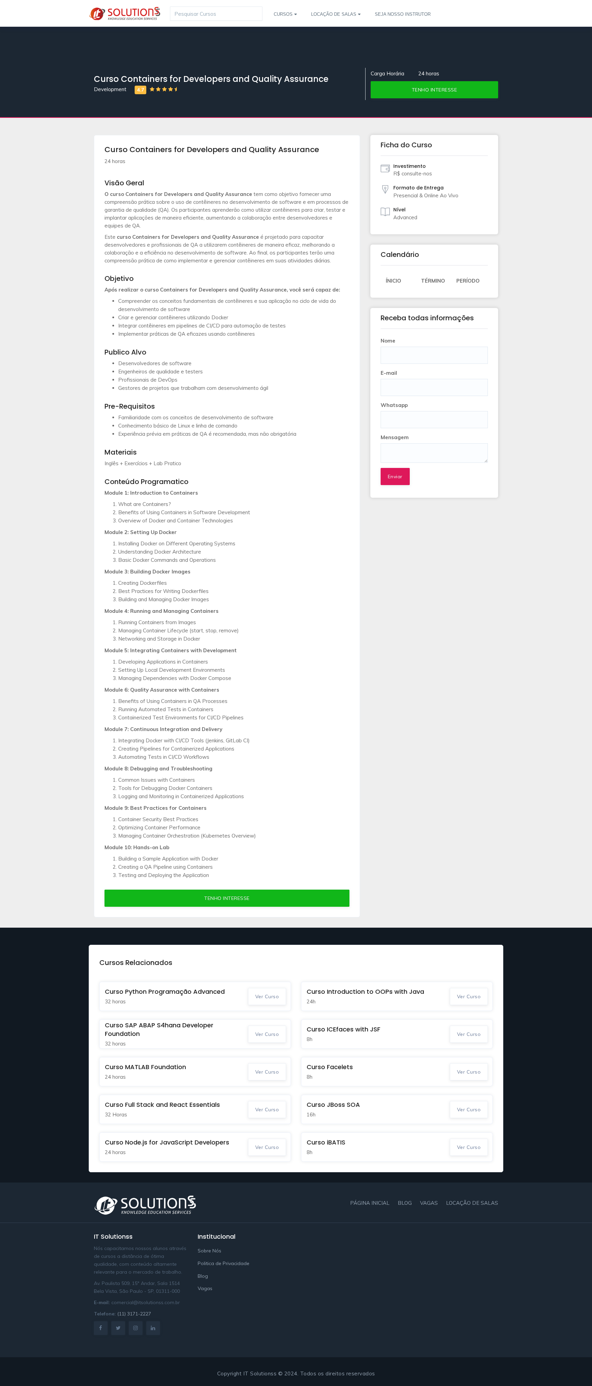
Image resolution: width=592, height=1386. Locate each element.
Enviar (395, 476)
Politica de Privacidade (223, 1263)
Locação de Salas (472, 1203)
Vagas (429, 1203)
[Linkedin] (153, 1328)
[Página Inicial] (125, 9)
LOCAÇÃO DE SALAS (333, 14)
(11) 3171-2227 (134, 1314)
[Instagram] (136, 1328)
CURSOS (283, 14)
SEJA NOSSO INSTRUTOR (403, 14)
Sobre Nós (209, 1251)
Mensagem (395, 437)
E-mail (389, 373)
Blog (405, 1203)
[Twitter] (118, 1328)
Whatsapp (394, 405)
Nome (388, 340)
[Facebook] (101, 1328)
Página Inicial (370, 1203)
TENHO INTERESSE (434, 90)
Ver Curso (267, 996)
